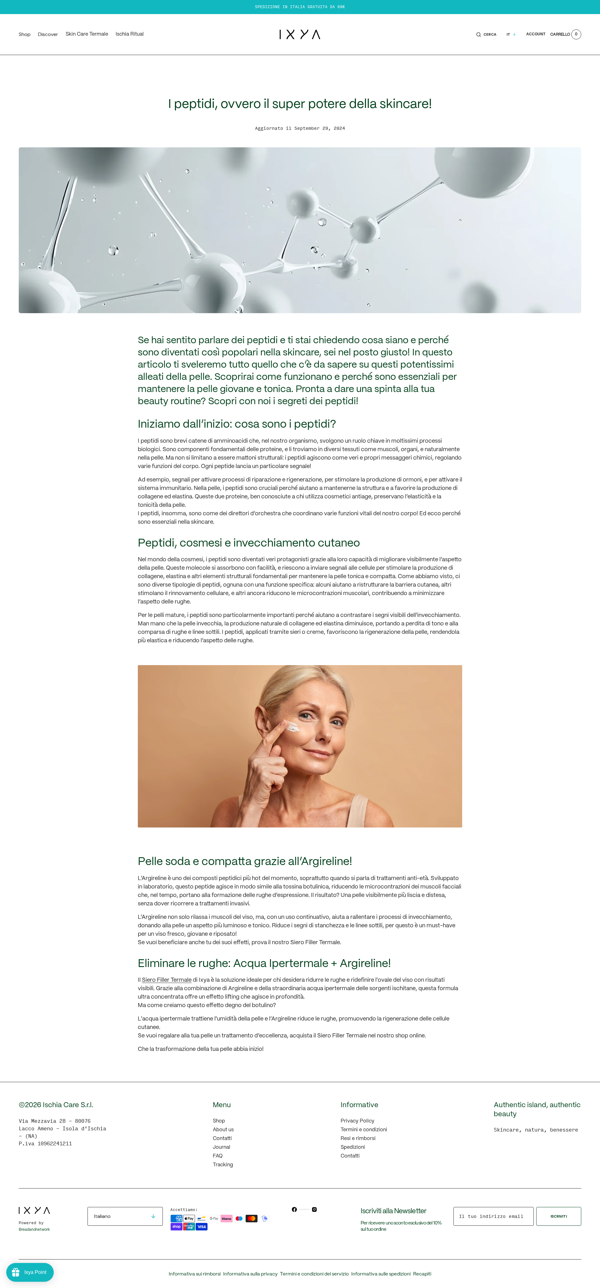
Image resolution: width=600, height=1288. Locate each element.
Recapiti (422, 1274)
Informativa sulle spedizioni (381, 1274)
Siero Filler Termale (167, 980)
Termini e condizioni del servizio (314, 1274)
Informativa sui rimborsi (195, 1274)
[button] (486, 34)
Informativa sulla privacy (250, 1274)
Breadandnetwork (34, 1229)
